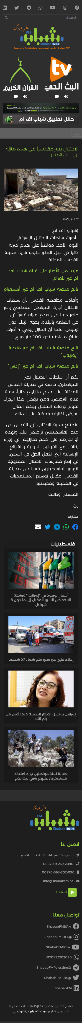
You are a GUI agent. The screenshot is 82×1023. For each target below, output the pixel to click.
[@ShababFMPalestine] (29, 8)
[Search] (6, 17)
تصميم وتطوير (41, 1011)
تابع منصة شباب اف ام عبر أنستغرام (41, 289)
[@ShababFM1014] (16, 8)
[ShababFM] (5, 8)
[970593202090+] (40, 8)
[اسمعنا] (66, 96)
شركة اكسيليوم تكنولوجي (30, 1011)
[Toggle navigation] (77, 133)
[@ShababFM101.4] (65, 8)
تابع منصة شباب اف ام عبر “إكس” (43, 366)
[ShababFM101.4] (77, 8)
